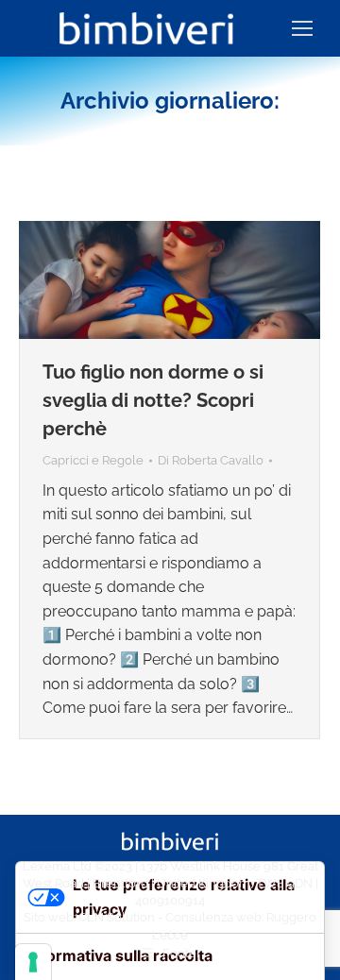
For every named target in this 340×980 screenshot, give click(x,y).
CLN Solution (116, 917)
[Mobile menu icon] (302, 28)
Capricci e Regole (93, 460)
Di (211, 460)
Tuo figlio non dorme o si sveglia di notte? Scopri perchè (153, 400)
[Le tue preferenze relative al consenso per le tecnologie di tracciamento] (33, 962)
